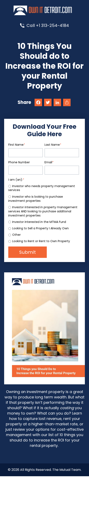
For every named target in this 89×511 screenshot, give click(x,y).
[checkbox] (43, 214)
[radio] (43, 188)
